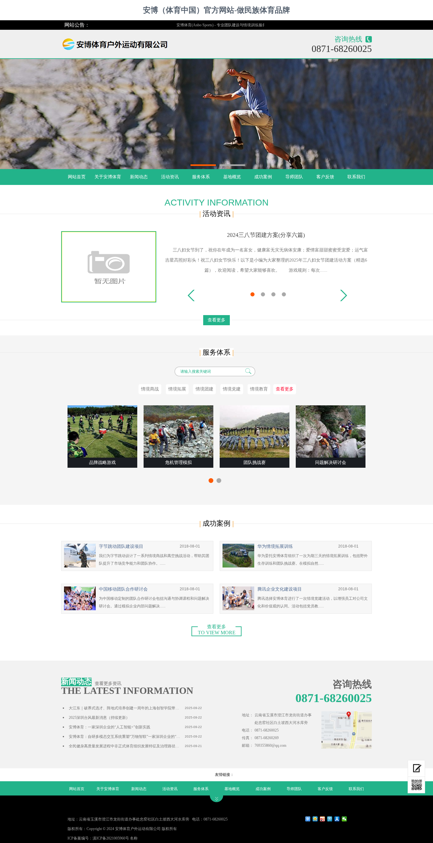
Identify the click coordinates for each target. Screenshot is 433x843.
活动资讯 (170, 176)
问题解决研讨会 (330, 462)
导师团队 (294, 176)
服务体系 (201, 176)
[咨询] (416, 768)
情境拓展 (177, 389)
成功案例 (263, 176)
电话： (247, 730)
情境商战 (150, 389)
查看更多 (216, 320)
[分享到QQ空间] (315, 818)
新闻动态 (139, 176)
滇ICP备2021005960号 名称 (115, 838)
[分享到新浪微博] (322, 818)
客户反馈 (325, 176)
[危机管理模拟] (178, 431)
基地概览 (232, 176)
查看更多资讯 (108, 683)
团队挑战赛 (254, 462)
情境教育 (259, 389)
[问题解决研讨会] (330, 431)
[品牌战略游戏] (102, 431)
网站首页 (77, 176)
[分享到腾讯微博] (330, 818)
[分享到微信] (344, 818)
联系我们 (356, 176)
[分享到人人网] (337, 818)
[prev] (191, 295)
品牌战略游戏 (102, 462)
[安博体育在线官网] (118, 43)
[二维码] (416, 785)
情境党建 (232, 389)
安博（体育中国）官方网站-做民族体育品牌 (216, 10)
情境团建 (204, 389)
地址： (247, 715)
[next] (343, 295)
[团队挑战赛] (254, 431)
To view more (217, 630)
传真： (247, 738)
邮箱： (247, 745)
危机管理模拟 (178, 462)
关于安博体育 (107, 176)
